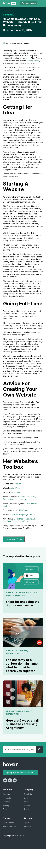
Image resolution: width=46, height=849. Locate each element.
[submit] (23, 3)
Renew (7, 802)
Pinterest (31, 496)
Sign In (26, 823)
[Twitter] (5, 782)
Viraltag (6, 506)
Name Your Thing (14, 539)
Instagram (23, 499)
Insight (23, 650)
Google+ (14, 499)
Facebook (22, 496)
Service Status (9, 826)
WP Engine (15, 492)
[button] (41, 3)
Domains (6, 794)
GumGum (7, 521)
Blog (26, 798)
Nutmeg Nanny (33, 61)
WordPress (15, 488)
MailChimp (23, 510)
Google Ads (31, 519)
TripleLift (15, 521)
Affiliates (27, 805)
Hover (7, 30)
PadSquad (31, 514)
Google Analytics (19, 514)
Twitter (6, 499)
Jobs (26, 802)
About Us (28, 794)
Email (5, 809)
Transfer (8, 798)
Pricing (6, 805)
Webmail (27, 826)
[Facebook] (10, 782)
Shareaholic (32, 503)
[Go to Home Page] (9, 4)
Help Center (8, 823)
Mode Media (19, 519)
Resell (26, 809)
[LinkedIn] (15, 782)
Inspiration (9, 14)
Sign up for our (18, 772)
